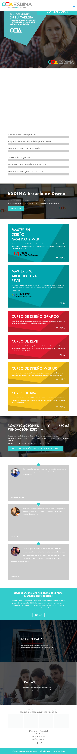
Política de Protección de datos (54, 751)
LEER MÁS (38, 615)
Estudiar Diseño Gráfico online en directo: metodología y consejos (38, 594)
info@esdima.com (38, 739)
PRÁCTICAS (29, 681)
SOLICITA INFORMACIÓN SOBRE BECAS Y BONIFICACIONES (35, 448)
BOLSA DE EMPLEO (32, 639)
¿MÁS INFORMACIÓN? (57, 12)
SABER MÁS (16, 208)
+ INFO (60, 257)
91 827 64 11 (40, 736)
